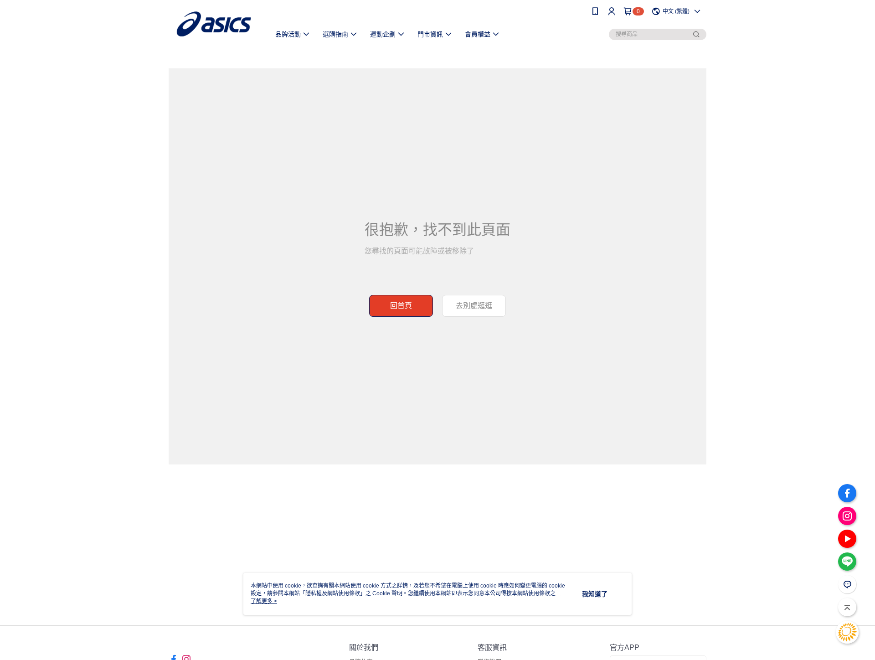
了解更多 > (264, 601)
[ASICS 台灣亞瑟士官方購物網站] (214, 24)
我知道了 (594, 594)
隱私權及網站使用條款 (332, 593)
